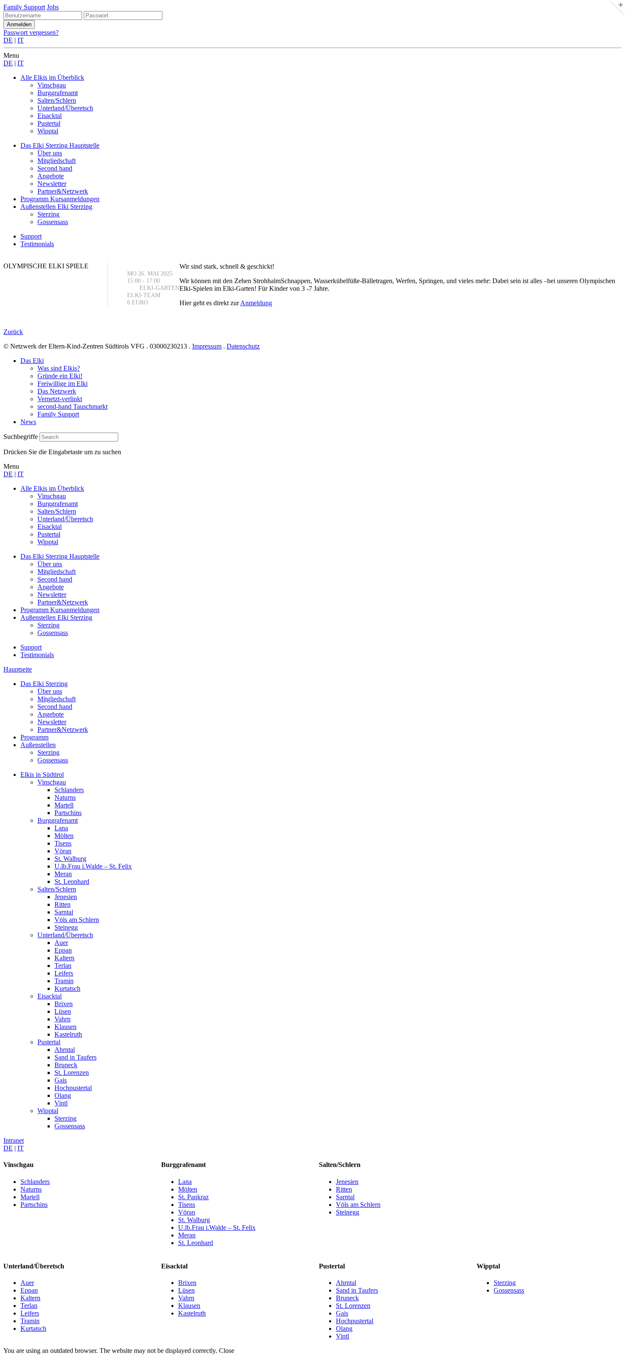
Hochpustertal (73, 1087)
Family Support (24, 7)
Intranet (13, 1140)
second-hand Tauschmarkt (72, 406)
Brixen (63, 1003)
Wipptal (47, 1110)
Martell (64, 805)
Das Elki (32, 360)
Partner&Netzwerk (62, 729)
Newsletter (51, 721)
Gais (60, 1080)
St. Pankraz (193, 1197)
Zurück (13, 331)
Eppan (63, 950)
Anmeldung (256, 302)
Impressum (207, 346)
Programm (34, 737)
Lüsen (62, 1011)
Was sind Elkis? (58, 368)
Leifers (63, 973)
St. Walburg (70, 858)
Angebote (50, 714)
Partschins (68, 812)
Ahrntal (64, 1049)
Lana (61, 828)
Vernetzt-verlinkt (59, 398)
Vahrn (62, 1019)
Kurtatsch (67, 988)
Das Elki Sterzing (44, 683)
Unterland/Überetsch (65, 935)
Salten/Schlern (56, 889)
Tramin (64, 980)
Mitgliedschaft (56, 699)
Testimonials (37, 243)
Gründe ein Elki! (59, 376)
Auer (61, 942)
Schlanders (69, 789)
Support (31, 236)
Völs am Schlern (76, 919)
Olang (62, 1095)
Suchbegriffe (20, 436)
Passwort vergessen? (31, 32)
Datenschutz (243, 346)
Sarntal (63, 912)
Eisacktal (49, 996)
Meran (63, 873)
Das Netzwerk (56, 391)
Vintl (61, 1103)
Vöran (62, 851)
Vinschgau (51, 782)
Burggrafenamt (57, 820)
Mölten (64, 835)
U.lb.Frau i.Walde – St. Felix (93, 866)
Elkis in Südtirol (42, 774)
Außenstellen (38, 744)
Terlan (62, 965)
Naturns (65, 797)
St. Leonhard (71, 881)
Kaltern (64, 958)
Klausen (65, 1026)
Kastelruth (68, 1034)
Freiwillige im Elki (62, 383)
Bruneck (65, 1064)
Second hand (54, 706)
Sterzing (48, 752)
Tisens (62, 843)
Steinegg (66, 927)
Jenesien (65, 896)
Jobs (53, 7)
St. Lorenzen (71, 1072)
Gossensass (52, 760)
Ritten (62, 904)
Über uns (49, 691)
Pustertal (48, 1042)
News (28, 421)
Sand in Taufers (75, 1057)
